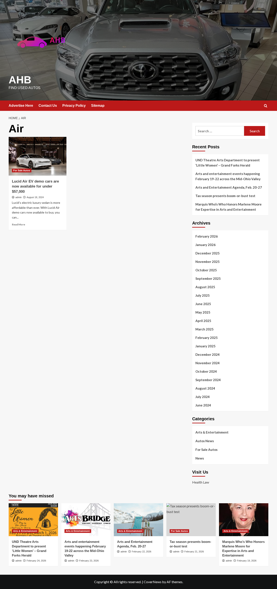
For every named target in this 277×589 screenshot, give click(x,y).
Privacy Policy (74, 105)
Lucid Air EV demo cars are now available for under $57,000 (35, 186)
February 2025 (206, 338)
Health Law (200, 482)
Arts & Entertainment (212, 432)
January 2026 (205, 245)
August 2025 (205, 287)
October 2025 (206, 270)
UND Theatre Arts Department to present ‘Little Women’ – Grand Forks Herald (227, 162)
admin (18, 197)
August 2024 (205, 388)
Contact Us (48, 105)
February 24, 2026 (36, 560)
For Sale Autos (21, 170)
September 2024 (208, 380)
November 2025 (207, 262)
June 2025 (203, 304)
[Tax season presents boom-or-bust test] (191, 519)
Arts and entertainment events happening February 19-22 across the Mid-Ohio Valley (228, 176)
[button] (265, 106)
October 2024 (206, 371)
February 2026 (206, 236)
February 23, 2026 (89, 560)
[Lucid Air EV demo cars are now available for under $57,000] (37, 156)
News (199, 458)
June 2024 (203, 405)
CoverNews (152, 582)
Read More (18, 224)
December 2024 (207, 354)
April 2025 (203, 321)
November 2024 (207, 363)
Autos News (204, 441)
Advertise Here (21, 105)
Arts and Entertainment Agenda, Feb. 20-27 (228, 187)
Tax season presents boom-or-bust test (225, 196)
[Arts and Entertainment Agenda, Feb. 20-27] (138, 519)
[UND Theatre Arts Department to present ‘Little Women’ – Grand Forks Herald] (33, 519)
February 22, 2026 (141, 551)
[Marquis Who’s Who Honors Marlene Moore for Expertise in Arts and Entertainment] (243, 519)
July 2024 (202, 397)
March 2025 (204, 329)
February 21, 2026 (194, 551)
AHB (20, 80)
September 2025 (208, 278)
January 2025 (205, 346)
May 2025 (202, 312)
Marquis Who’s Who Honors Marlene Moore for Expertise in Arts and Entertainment (228, 206)
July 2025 (202, 295)
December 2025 (207, 253)
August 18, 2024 (35, 197)
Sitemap (98, 105)
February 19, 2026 (246, 560)
